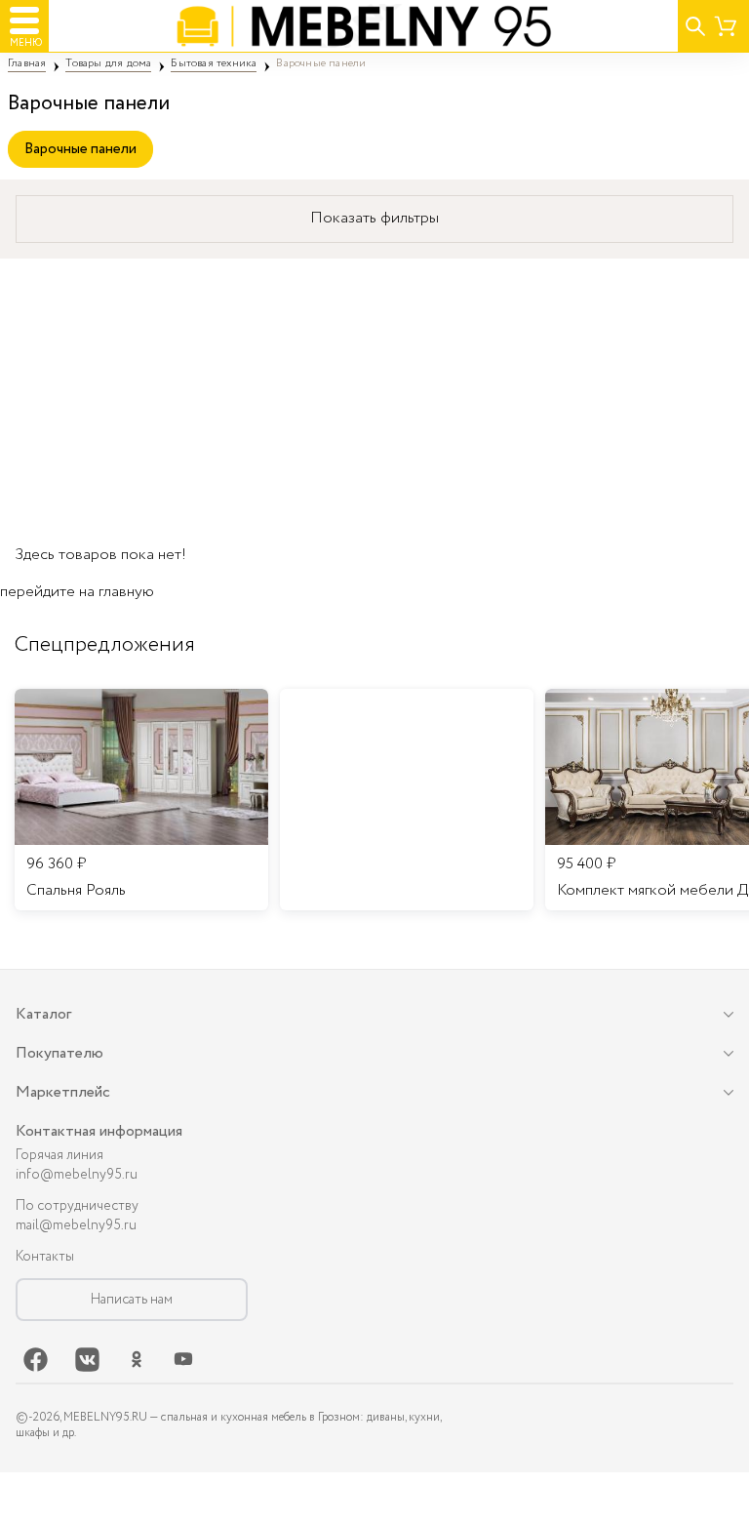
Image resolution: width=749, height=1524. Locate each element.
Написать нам (132, 1299)
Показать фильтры (374, 218)
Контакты (45, 1256)
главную (126, 592)
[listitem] (141, 800)
